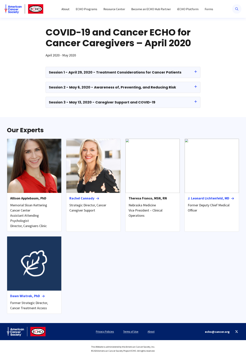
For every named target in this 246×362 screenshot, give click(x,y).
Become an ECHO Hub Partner (151, 9)
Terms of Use (130, 331)
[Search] (236, 9)
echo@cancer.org (217, 332)
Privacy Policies (105, 331)
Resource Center (114, 9)
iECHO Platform (188, 9)
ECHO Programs (86, 9)
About (66, 9)
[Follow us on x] (236, 331)
